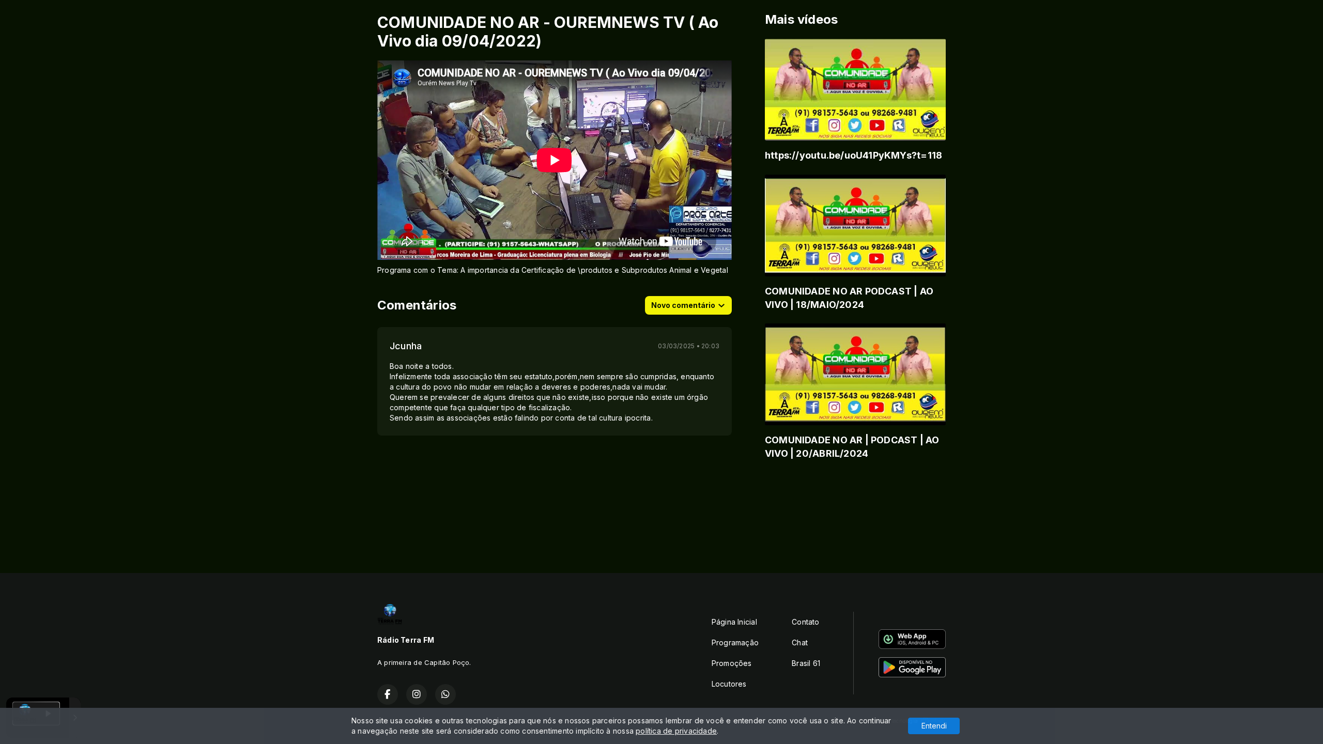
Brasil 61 (806, 663)
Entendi (934, 725)
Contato (805, 621)
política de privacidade (676, 730)
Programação (735, 642)
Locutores (729, 683)
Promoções (732, 663)
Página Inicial (734, 621)
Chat (800, 642)
